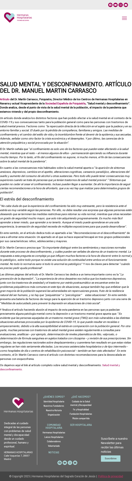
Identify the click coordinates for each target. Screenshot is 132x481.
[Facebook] (110, 5)
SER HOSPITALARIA (81, 424)
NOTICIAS (53, 452)
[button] (124, 18)
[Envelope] (126, 5)
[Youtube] (115, 5)
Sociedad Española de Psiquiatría (65, 103)
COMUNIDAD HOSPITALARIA (54, 426)
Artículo (4, 99)
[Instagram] (120, 5)
